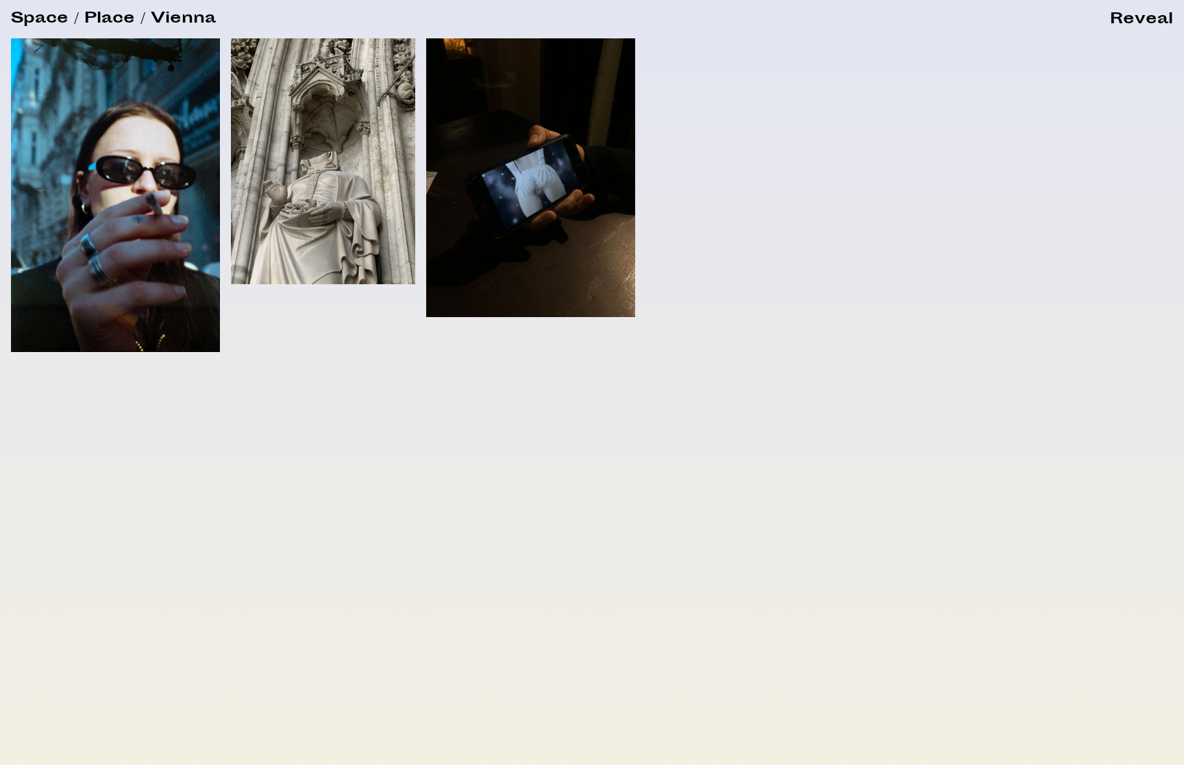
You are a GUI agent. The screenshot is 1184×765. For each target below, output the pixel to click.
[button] (1141, 20)
